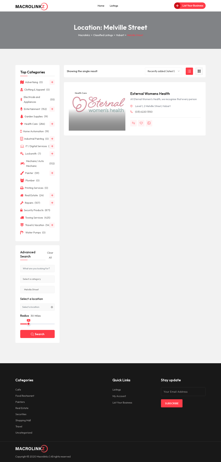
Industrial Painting (36, 138)
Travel (18, 426)
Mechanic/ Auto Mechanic (40, 163)
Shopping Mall (23, 420)
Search (39, 334)
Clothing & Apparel (37, 89)
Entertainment (35, 109)
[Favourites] (141, 123)
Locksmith (33, 153)
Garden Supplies (36, 116)
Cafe (18, 389)
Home (101, 5)
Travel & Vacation (37, 225)
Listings (114, 5)
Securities (20, 414)
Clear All (50, 255)
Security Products (37, 210)
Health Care (80, 93)
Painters (20, 401)
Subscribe (171, 403)
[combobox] (163, 71)
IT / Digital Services (39, 146)
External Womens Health (150, 93)
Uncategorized (23, 432)
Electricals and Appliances (39, 99)
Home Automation (36, 131)
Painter (32, 173)
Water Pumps (35, 232)
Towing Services (37, 217)
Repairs (32, 202)
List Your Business (122, 402)
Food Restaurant (24, 395)
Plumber (32, 180)
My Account (119, 396)
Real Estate (34, 195)
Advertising (34, 82)
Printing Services (36, 187)
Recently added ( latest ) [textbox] (161, 71)
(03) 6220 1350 (144, 111)
